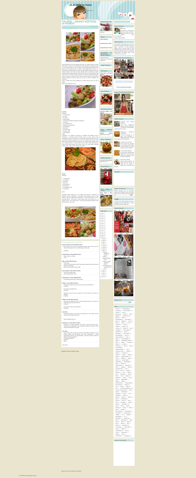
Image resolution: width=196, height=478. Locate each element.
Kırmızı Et (118, 372)
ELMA (117, 342)
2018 (103, 220)
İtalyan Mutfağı (127, 361)
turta (128, 423)
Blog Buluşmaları (119, 319)
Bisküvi (123, 317)
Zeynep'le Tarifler (65, 254)
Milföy (122, 386)
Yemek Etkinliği (119, 430)
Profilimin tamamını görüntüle (119, 37)
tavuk (117, 423)
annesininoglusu (65, 277)
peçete (117, 398)
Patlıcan (129, 397)
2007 (103, 276)
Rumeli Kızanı (65, 323)
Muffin (127, 386)
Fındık (125, 345)
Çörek (125, 331)
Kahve (117, 367)
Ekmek (117, 340)
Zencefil (117, 434)
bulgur (123, 322)
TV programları (118, 427)
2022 (103, 213)
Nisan (104, 270)
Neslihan (64, 283)
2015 (103, 225)
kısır (124, 372)
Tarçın (117, 421)
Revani (122, 405)
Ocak (104, 275)
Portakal (117, 404)
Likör (130, 377)
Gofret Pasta (124, 352)
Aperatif (117, 312)
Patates (123, 397)
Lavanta (124, 377)
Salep (117, 409)
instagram (102, 47)
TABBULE (105, 256)
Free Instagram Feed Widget (124, 87)
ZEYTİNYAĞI (118, 435)
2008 (103, 237)
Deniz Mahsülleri (119, 335)
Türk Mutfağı (124, 425)
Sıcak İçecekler (128, 411)
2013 (103, 228)
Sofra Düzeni (118, 412)
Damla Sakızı (118, 333)
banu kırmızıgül (65, 270)
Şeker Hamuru (126, 418)
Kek (116, 370)
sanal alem (123, 409)
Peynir (123, 400)
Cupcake (117, 326)
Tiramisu (122, 423)
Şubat (104, 273)
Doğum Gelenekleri (119, 337)
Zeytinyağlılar (126, 435)
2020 (103, 216)
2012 (103, 230)
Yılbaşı (117, 432)
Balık (130, 314)
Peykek (117, 400)
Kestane (128, 370)
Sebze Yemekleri (119, 411)
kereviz (122, 370)
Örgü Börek (118, 393)
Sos (123, 414)
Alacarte (117, 308)
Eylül (104, 243)
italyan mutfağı (118, 361)
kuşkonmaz (118, 377)
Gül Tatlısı (118, 354)
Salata (130, 407)
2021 (103, 215)
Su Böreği (128, 414)
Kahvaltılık (127, 365)
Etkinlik (117, 344)
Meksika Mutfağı (128, 382)
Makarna (123, 381)
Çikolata (124, 328)
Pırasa (129, 400)
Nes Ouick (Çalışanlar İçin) (125, 388)
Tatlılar (128, 421)
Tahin (131, 420)
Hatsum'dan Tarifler (125, 356)
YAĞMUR (123, 428)
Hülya (63, 261)
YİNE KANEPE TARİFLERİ (125, 150)
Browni (129, 321)
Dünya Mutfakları (125, 338)
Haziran (104, 248)
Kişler (129, 374)
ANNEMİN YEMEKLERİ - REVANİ (106, 254)
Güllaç (123, 354)
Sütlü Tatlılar (118, 418)
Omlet (117, 391)
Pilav (117, 402)
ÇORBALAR (118, 331)
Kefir (126, 368)
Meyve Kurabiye (119, 384)
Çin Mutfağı (118, 330)
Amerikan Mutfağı (125, 308)
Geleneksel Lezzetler (119, 349)
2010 (103, 233)
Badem (125, 314)
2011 (103, 232)
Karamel (129, 367)
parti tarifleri (118, 395)
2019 (103, 218)
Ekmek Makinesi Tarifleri (126, 340)
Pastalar (124, 395)
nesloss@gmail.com (104, 39)
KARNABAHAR (119, 368)
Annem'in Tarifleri (126, 310)
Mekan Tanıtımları (119, 382)
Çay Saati (117, 328)
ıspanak (129, 358)
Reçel (117, 405)
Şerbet (117, 420)
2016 (103, 223)
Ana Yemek (92, 26)
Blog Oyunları (127, 319)
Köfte (117, 375)
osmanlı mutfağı (124, 391)
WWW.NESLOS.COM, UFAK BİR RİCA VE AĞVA (107, 267)
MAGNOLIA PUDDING (125, 159)
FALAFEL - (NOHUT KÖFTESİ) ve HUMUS (79, 22)
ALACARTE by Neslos (80, 5)
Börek (117, 321)
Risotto (127, 405)
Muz (116, 388)
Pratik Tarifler (124, 404)
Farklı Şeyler (118, 345)
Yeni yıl (126, 430)
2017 (103, 221)
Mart (104, 271)
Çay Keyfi (124, 326)
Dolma (127, 337)
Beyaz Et (117, 317)
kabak (117, 363)
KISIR (129, 372)
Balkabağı (117, 315)
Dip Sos (126, 335)
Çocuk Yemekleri (126, 330)
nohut (130, 390)
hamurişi (129, 354)
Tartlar (122, 421)
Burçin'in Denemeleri (66, 244)
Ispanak (117, 360)
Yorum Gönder (65, 344)
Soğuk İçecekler (127, 412)
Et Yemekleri (129, 342)
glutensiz (117, 352)
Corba (124, 324)
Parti (129, 393)
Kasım (104, 240)
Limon (117, 379)
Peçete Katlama (124, 398)
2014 (103, 227)
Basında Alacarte (126, 315)
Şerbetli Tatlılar (124, 420)
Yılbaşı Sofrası (124, 432)
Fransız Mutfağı (119, 347)
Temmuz (104, 247)
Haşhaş (117, 356)
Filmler (130, 345)
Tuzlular (117, 425)
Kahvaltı (122, 363)
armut (123, 312)
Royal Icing (118, 407)
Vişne (117, 428)
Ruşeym (124, 407)
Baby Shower (118, 314)
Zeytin (123, 434)
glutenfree (128, 351)
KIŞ (116, 374)
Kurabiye (127, 375)
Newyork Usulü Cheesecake (121, 390)
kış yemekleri (122, 374)
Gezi (127, 349)
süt (125, 416)
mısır (117, 386)
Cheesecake (118, 324)
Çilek (131, 328)
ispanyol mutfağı (125, 360)
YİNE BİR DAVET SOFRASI (126, 142)
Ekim (104, 242)
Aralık (104, 238)
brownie (117, 322)
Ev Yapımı (124, 344)
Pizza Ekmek (123, 402)
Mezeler (74, 27)
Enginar (122, 342)
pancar (124, 393)
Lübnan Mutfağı (70, 27)
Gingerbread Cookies (119, 351)
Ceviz (128, 322)
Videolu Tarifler (127, 427)
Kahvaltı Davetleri (119, 365)
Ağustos (104, 245)
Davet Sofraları (126, 333)
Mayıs (104, 250)
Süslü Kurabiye (118, 416)
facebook (102, 43)
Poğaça (129, 402)
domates (117, 338)
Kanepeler (123, 367)
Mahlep (117, 381)
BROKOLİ (123, 321)
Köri (122, 375)
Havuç (117, 358)
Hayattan (122, 358)
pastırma (117, 397)
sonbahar (117, 414)
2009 (103, 235)
